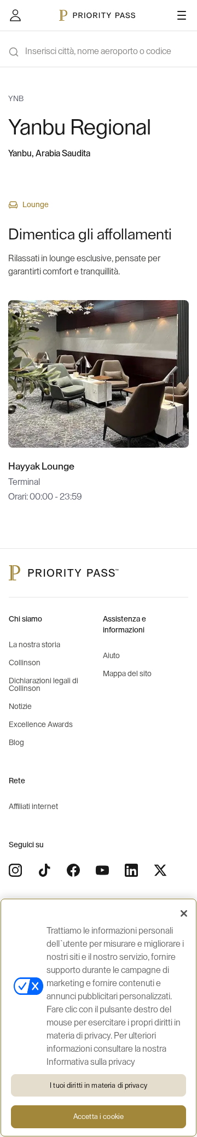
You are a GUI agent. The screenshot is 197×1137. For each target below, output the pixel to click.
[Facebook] (73, 870)
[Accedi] (15, 15)
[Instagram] (15, 870)
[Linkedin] (131, 870)
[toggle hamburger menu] (181, 15)
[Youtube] (102, 870)
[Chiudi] (184, 913)
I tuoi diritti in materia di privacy (98, 1085)
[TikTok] (44, 870)
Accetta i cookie (98, 1116)
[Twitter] (160, 870)
